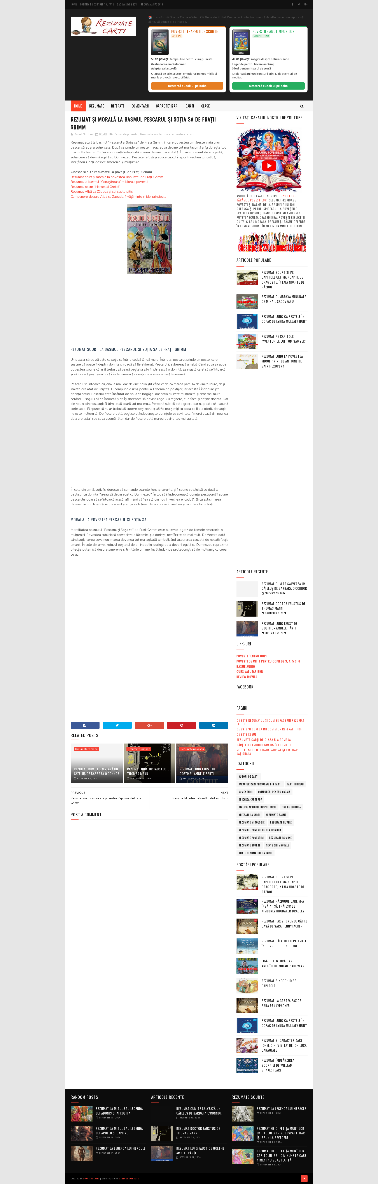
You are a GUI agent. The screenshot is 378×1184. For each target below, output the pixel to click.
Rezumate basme (276, 814)
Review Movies (246, 676)
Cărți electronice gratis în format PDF (265, 744)
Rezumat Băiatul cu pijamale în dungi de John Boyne (284, 943)
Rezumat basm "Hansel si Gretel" (95, 187)
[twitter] (298, 4)
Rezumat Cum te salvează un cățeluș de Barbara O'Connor (96, 771)
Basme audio (245, 666)
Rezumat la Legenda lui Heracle (281, 1108)
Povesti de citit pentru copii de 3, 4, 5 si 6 (268, 661)
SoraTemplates (91, 1178)
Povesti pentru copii (252, 656)
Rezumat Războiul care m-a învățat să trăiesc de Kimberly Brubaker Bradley (283, 906)
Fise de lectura (291, 807)
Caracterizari (167, 106)
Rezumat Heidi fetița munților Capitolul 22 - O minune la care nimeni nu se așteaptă (281, 1155)
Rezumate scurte (150, 134)
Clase (205, 106)
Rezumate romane (86, 749)
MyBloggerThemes (129, 1178)
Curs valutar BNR (249, 671)
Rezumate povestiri (126, 134)
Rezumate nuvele (281, 822)
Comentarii (140, 106)
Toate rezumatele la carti (178, 134)
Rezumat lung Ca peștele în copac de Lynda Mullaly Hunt (284, 319)
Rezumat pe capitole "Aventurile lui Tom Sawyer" (284, 339)
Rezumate (96, 106)
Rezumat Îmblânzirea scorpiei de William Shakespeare (278, 1065)
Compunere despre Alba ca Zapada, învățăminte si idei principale (118, 196)
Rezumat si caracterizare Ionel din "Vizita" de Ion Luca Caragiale (284, 1045)
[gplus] (306, 4)
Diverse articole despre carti (257, 807)
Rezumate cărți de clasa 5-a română (263, 739)
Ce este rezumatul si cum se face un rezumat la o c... (270, 722)
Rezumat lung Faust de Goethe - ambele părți (197, 771)
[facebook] (292, 4)
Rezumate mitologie (252, 822)
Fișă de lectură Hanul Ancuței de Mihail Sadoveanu (284, 963)
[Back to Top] (304, 1178)
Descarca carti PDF (250, 799)
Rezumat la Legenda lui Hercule (120, 1148)
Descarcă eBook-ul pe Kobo (187, 86)
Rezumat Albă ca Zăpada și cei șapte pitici (102, 191)
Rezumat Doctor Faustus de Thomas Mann (149, 771)
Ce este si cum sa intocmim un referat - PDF (269, 729)
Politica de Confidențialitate (97, 4)
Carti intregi (295, 784)
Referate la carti (249, 814)
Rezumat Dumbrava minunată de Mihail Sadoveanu (284, 299)
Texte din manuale (277, 845)
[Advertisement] (150, 311)
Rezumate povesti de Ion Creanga (260, 830)
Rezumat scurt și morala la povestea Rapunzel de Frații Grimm (117, 177)
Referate (117, 106)
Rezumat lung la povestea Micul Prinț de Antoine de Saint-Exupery (282, 361)
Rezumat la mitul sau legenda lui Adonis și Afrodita (119, 1110)
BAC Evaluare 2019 (127, 4)
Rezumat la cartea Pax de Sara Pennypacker (281, 1003)
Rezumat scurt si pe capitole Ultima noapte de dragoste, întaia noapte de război (283, 279)
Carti (190, 106)
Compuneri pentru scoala (274, 792)
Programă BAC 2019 (152, 4)
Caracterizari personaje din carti (260, 784)
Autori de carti (249, 776)
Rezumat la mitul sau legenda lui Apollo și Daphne (119, 1130)
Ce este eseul (246, 734)
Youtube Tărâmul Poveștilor (266, 198)
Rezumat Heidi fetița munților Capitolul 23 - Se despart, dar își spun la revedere (281, 1133)
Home (74, 4)
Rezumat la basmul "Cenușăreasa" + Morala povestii (109, 182)
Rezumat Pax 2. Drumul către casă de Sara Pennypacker (284, 923)
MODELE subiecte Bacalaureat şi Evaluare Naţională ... (267, 751)
